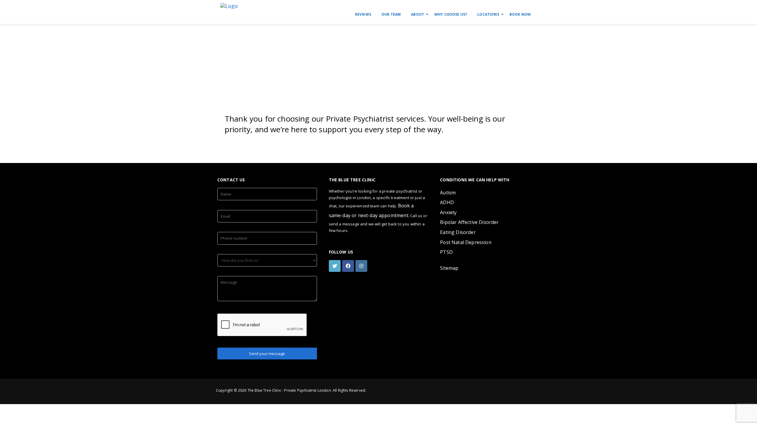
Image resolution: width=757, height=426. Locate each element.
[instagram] (362, 266)
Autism (448, 192)
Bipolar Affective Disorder (469, 222)
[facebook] (348, 266)
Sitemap (449, 268)
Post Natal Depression (465, 242)
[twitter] (335, 266)
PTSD (446, 252)
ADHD (447, 202)
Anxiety (448, 212)
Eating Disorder (457, 232)
